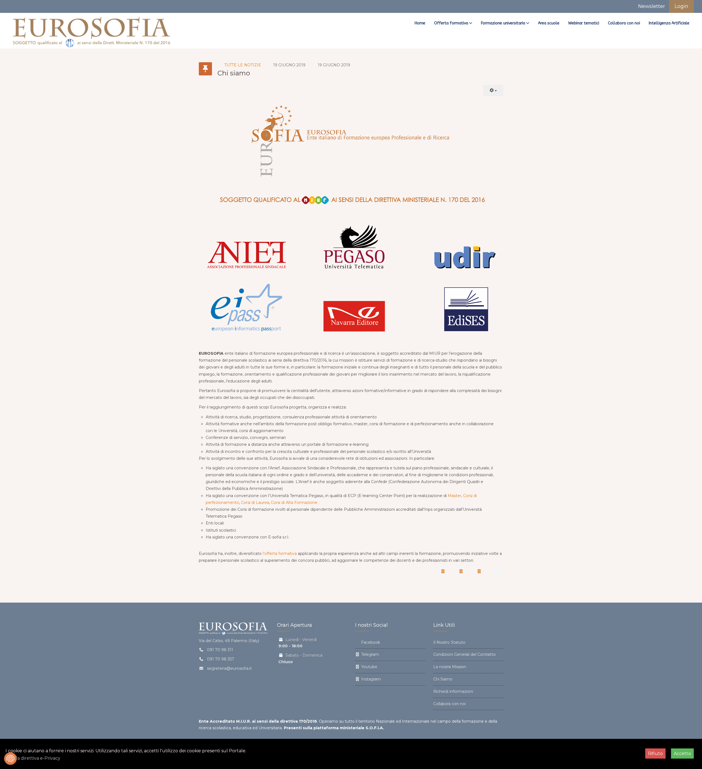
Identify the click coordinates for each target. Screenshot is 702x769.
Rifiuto (655, 753)
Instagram (370, 679)
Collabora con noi (624, 23)
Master (454, 495)
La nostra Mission (449, 666)
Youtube (368, 666)
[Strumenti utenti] (493, 90)
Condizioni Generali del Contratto (464, 654)
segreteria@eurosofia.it (229, 668)
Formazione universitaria (503, 23)
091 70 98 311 (220, 649)
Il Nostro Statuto (449, 642)
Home (420, 23)
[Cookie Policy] (10, 758)
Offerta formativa (451, 23)
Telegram (369, 654)
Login (681, 6)
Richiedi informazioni (453, 691)
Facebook (370, 642)
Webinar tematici (583, 23)
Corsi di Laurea (255, 502)
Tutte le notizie (242, 65)
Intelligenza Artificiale (669, 23)
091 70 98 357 (220, 659)
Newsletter (651, 6)
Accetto (682, 753)
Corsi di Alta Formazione (294, 502)
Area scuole (548, 23)
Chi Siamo (442, 679)
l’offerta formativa (280, 553)
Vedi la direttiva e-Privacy (32, 758)
